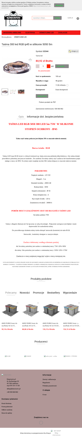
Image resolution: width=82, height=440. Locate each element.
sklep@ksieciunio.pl (13, 389)
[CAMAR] (31, 356)
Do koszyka (61, 66)
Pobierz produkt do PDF (47, 102)
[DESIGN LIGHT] (73, 51)
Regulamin (46, 382)
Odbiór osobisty (7, 410)
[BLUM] (11, 356)
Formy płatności (7, 406)
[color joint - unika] (51, 356)
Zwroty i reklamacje (49, 379)
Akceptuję (59, 5)
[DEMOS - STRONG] (71, 356)
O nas (44, 394)
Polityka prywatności (50, 386)
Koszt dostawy (6, 403)
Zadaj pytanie (42, 96)
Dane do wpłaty (7, 413)
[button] (47, 375)
